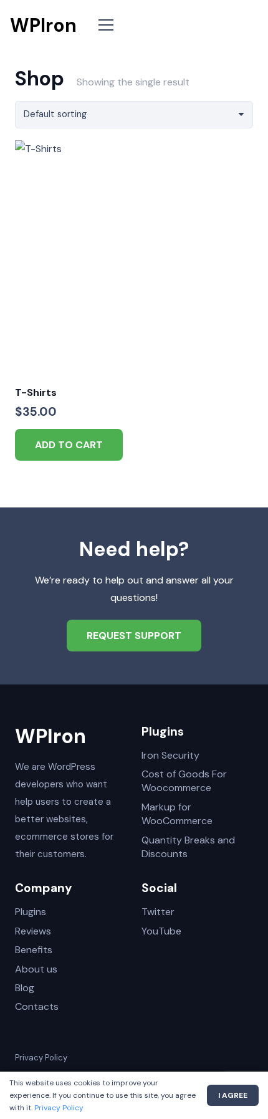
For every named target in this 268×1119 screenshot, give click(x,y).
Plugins (30, 911)
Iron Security (170, 755)
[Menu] (106, 25)
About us (36, 969)
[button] (69, 445)
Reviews (33, 931)
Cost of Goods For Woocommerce (184, 780)
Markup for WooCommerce (177, 813)
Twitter (158, 911)
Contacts (37, 1006)
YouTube (161, 931)
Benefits (33, 949)
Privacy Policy (41, 1057)
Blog (24, 987)
